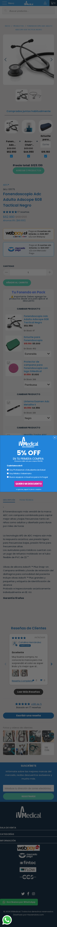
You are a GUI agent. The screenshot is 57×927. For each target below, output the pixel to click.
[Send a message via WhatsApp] (7, 919)
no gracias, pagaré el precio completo (28, 489)
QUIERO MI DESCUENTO (28, 483)
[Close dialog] (54, 437)
